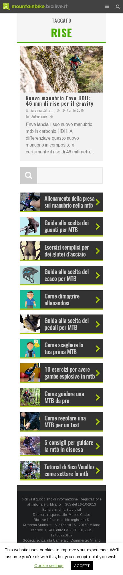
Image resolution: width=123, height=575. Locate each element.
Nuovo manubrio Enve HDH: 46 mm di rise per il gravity (60, 100)
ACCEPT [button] (82, 566)
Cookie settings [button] (49, 565)
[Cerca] (118, 6)
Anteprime (39, 116)
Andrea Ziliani (42, 110)
